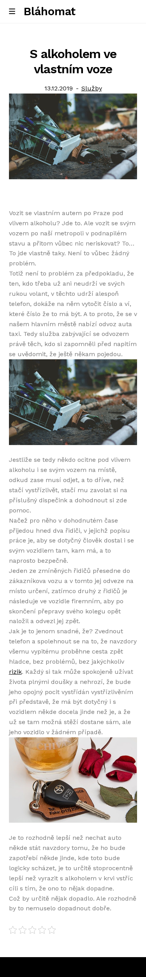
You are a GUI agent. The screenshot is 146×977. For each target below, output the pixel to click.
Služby (91, 88)
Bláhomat (50, 11)
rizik (15, 671)
